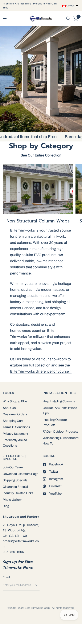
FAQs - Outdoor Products (60, 431)
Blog (6, 506)
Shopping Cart (13, 420)
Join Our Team (13, 467)
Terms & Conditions (16, 427)
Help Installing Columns (59, 401)
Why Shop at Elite (15, 401)
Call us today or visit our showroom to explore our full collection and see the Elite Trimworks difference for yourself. (40, 365)
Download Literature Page (20, 474)
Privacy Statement (15, 433)
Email (6, 577)
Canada (71, 5)
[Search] (68, 18)
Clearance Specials (16, 486)
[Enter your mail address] (35, 585)
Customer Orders (15, 414)
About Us (9, 408)
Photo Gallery (12, 499)
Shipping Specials (15, 480)
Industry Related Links (18, 493)
